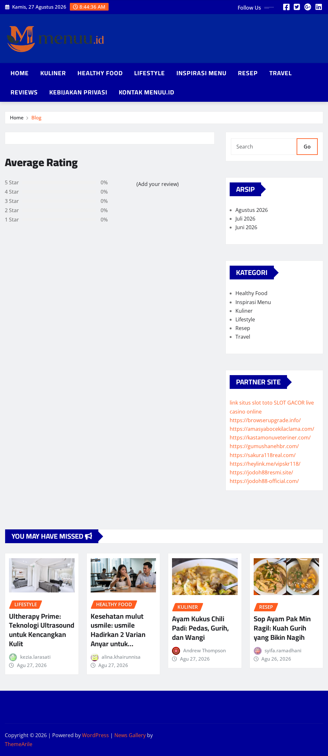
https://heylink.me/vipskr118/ (265, 463)
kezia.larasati (35, 657)
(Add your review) (157, 184)
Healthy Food (100, 73)
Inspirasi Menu (201, 73)
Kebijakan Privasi (78, 92)
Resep (248, 73)
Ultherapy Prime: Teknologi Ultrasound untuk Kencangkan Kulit (41, 629)
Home (20, 73)
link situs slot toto (251, 402)
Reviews (24, 92)
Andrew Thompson (204, 650)
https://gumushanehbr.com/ (264, 446)
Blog (36, 117)
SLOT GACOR (289, 402)
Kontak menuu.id (146, 92)
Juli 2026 (245, 218)
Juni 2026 (246, 227)
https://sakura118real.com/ (263, 455)
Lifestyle (149, 73)
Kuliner (53, 73)
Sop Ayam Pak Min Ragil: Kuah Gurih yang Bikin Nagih (282, 628)
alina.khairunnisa (121, 657)
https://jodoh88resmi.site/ (261, 472)
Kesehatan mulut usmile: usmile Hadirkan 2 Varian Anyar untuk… (118, 629)
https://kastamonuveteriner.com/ (270, 437)
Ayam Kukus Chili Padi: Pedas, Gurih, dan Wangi (200, 628)
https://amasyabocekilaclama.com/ (272, 428)
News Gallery (130, 735)
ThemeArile (18, 744)
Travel (280, 73)
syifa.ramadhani (283, 650)
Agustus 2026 (251, 209)
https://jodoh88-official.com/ (264, 481)
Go (307, 146)
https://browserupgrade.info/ (265, 420)
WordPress (95, 735)
